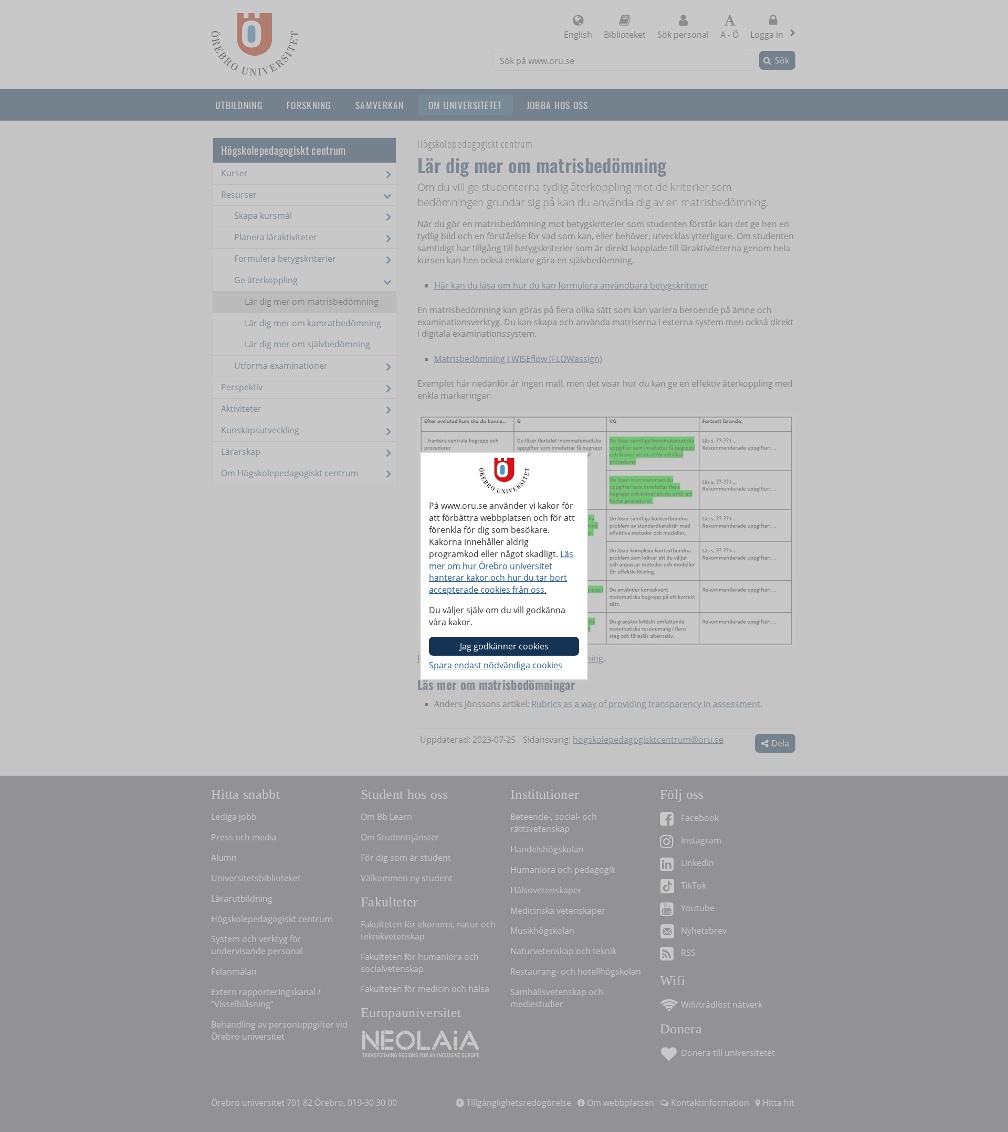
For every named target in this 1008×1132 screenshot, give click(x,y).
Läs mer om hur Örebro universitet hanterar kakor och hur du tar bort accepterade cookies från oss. (501, 572)
